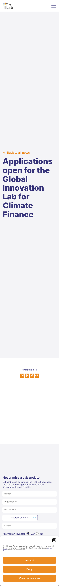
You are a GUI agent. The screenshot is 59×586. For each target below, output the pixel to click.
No (42, 533)
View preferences (29, 578)
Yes (33, 533)
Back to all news (18, 152)
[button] (54, 540)
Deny (29, 569)
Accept (29, 560)
